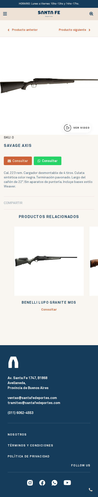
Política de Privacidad (28, 456)
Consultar (19, 161)
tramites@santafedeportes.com (34, 403)
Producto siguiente (73, 30)
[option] (49, 86)
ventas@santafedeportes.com (32, 398)
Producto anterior (24, 30)
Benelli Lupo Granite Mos (49, 303)
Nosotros (17, 435)
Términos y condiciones (30, 445)
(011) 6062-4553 (20, 413)
